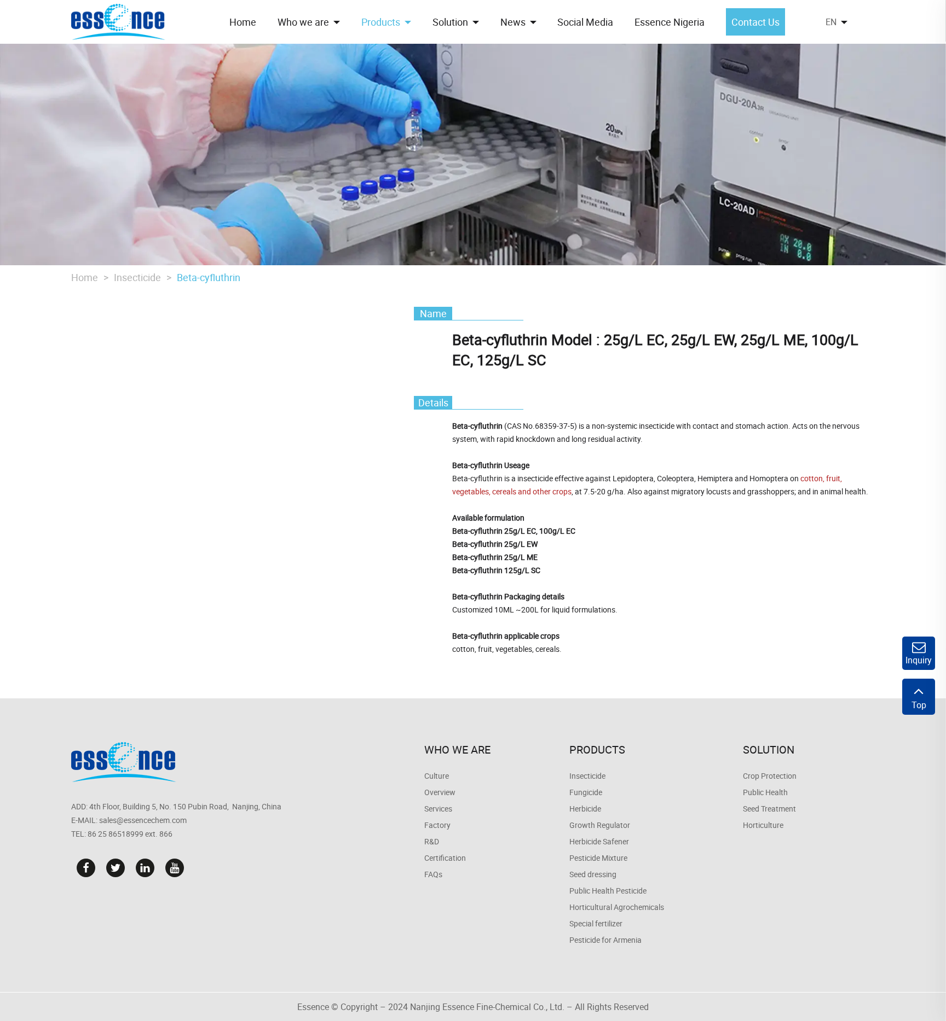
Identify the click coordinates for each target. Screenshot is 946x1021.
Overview (439, 792)
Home (84, 277)
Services (438, 808)
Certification (445, 858)
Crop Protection (770, 776)
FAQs (433, 874)
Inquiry (918, 660)
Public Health (765, 792)
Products (597, 749)
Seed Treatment (769, 808)
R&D (431, 841)
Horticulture (763, 825)
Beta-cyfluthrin (208, 277)
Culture (436, 776)
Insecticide (137, 277)
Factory (437, 825)
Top (919, 705)
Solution (768, 749)
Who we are (457, 749)
